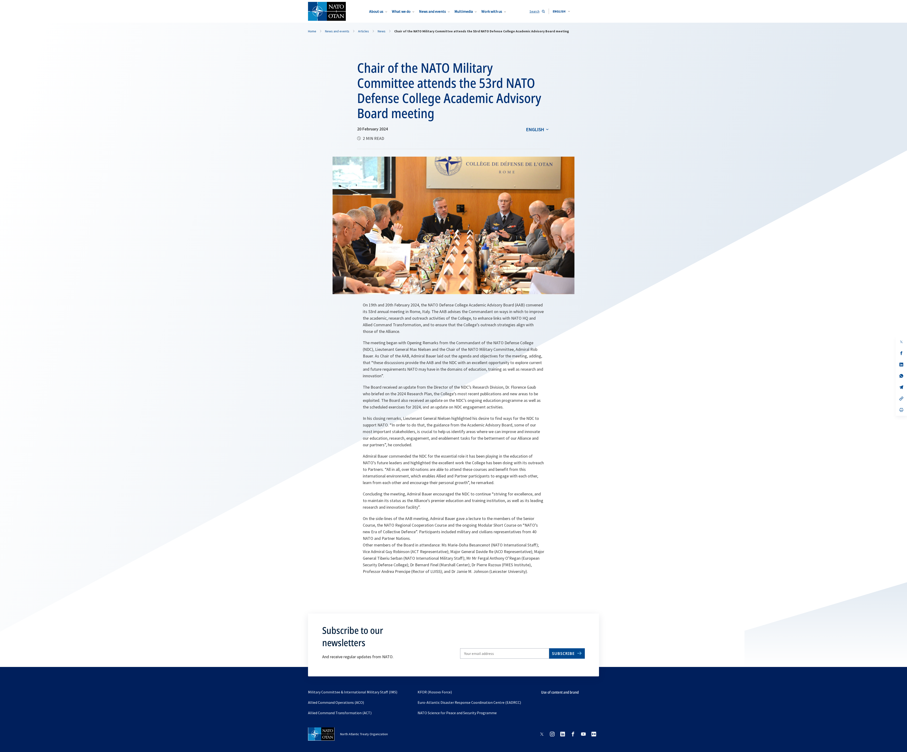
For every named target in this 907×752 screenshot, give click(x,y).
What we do (401, 11)
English (535, 129)
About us (376, 11)
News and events (432, 11)
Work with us (491, 11)
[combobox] (561, 11)
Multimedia (463, 11)
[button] (561, 11)
